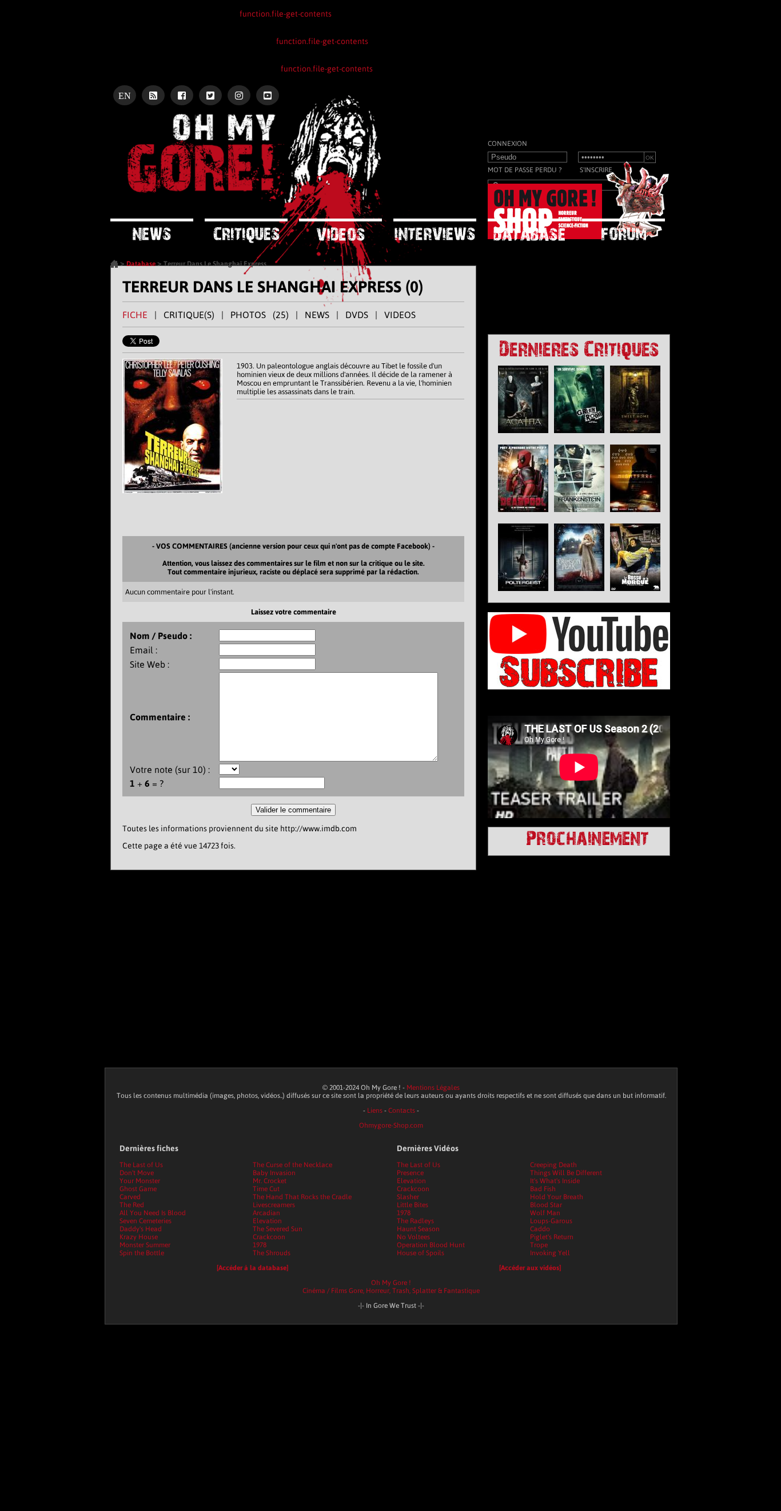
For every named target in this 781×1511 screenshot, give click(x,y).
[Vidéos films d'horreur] (340, 230)
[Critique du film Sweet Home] (635, 436)
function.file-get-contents (286, 13)
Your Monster (139, 1181)
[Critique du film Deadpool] (523, 514)
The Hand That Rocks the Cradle (302, 1197)
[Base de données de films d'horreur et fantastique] (529, 230)
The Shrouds (271, 1253)
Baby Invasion (274, 1173)
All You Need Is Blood (152, 1213)
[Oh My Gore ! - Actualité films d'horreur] (253, 128)
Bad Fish (543, 1189)
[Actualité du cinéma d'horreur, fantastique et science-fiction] (151, 230)
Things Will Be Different (566, 1173)
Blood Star (546, 1205)
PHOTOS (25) (259, 315)
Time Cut (266, 1189)
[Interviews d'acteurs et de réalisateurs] (434, 230)
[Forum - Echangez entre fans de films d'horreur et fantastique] (623, 229)
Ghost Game (138, 1189)
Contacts (401, 1111)
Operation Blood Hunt (431, 1245)
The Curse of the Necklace (292, 1165)
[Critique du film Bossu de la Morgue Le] (635, 593)
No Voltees (413, 1237)
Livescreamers (274, 1205)
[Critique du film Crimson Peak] (579, 593)
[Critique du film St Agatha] (523, 436)
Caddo (540, 1229)
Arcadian (266, 1213)
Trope (539, 1245)
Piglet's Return (551, 1237)
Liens (374, 1111)
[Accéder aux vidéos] (530, 1268)
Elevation (267, 1221)
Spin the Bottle (141, 1253)
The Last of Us (141, 1165)
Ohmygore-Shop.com (391, 1125)
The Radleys (415, 1221)
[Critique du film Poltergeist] (523, 593)
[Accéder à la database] (252, 1268)
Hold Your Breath (556, 1197)
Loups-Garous (551, 1221)
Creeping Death (553, 1165)
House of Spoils (420, 1253)
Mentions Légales (433, 1088)
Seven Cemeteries (145, 1221)
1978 (259, 1245)
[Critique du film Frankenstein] (579, 514)
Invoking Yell (550, 1253)
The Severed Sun (277, 1229)
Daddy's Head (140, 1229)
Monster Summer (144, 1245)
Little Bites (412, 1205)
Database (141, 264)
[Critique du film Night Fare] (635, 514)
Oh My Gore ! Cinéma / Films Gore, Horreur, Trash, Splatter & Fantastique (391, 1287)
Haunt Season (418, 1229)
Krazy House (138, 1237)
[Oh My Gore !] (114, 265)
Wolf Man (545, 1213)
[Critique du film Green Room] (579, 436)
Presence (410, 1173)
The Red (131, 1205)
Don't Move (136, 1173)
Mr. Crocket (269, 1181)
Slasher (408, 1197)
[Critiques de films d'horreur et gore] (246, 231)
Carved (130, 1197)
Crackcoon (269, 1237)
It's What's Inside (555, 1181)
